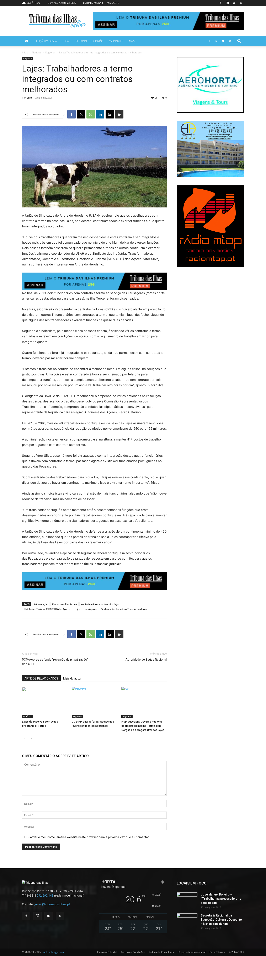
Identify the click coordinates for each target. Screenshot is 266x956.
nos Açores (90, 609)
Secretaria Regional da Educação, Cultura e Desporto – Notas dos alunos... (221, 919)
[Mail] (234, 3)
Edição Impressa (46, 41)
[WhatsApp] (90, 114)
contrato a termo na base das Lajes (100, 604)
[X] (241, 3)
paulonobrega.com (53, 952)
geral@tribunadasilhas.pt (52, 904)
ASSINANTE (113, 2)
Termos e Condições (133, 952)
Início (25, 52)
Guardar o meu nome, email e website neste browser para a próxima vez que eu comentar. (87, 837)
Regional (81, 41)
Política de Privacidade (162, 952)
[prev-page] (24, 738)
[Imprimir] (119, 114)
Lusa (29, 97)
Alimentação (41, 604)
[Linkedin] (100, 114)
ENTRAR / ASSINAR (93, 2)
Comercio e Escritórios (64, 604)
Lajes (77, 609)
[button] (239, 41)
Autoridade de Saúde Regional (146, 659)
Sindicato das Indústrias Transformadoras (124, 609)
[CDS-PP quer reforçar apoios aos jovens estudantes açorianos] (94, 702)
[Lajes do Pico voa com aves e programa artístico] (44, 702)
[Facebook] (220, 3)
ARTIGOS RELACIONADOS (41, 678)
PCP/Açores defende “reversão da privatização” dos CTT (55, 662)
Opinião (98, 41)
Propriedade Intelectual (192, 952)
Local (66, 41)
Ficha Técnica (217, 952)
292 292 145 (45, 895)
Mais (132, 41)
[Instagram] (227, 3)
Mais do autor (72, 678)
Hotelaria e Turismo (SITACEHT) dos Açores (47, 609)
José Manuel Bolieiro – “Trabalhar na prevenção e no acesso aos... (221, 898)
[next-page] (31, 738)
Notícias (36, 52)
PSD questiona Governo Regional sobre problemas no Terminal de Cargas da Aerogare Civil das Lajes (142, 725)
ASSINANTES (116, 41)
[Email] (110, 114)
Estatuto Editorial (107, 952)
